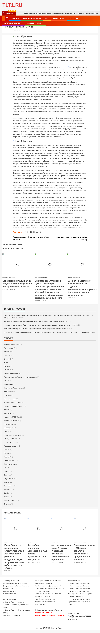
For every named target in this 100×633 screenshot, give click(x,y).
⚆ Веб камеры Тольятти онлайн (15, 583)
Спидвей (7, 471)
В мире (6, 366)
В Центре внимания (11, 373)
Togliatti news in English (12, 344)
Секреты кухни (9, 464)
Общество (15, 18)
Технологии (73, 18)
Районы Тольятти (9, 591)
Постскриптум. (18, 232)
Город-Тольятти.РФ (73, 619)
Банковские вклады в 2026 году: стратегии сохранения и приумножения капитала (17, 284)
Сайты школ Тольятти (11, 615)
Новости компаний (11, 421)
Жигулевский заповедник (13, 388)
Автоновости (9, 348)
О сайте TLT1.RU (85, 616)
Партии (6, 431)
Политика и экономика (32, 18)
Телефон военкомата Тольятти (46, 599)
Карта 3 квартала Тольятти (80, 588)
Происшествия (59, 18)
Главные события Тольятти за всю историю (20, 377)
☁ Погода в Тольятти (12, 23)
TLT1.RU (12, 5)
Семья (6, 468)
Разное (6, 453)
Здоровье (7, 392)
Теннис (6, 482)
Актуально (8, 352)
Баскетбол (8, 355)
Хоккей (6, 497)
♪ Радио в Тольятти (42, 591)
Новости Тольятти (74, 613)
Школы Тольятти (10, 500)
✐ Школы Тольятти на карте (13, 602)
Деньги (6, 381)
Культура (7, 413)
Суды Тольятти (9, 479)
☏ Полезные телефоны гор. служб (48, 586)
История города (10, 399)
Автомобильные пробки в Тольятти (48, 594)
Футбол (6, 493)
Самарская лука (9, 460)
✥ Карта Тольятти (10, 588)
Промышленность (11, 446)
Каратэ (6, 410)
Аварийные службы (34, 23)
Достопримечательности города (80, 594)
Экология (7, 504)
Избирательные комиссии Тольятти (48, 610)
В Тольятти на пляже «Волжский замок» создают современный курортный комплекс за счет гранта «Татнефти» (46, 332)
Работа (6, 450)
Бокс (6, 363)
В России (7, 370)
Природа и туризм (10, 439)
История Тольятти (10, 594)
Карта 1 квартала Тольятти (80, 583)
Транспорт (8, 489)
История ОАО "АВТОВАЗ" (13, 402)
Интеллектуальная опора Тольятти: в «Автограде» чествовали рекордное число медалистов (38, 325)
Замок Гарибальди (76, 596)
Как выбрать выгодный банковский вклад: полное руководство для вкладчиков (34, 321)
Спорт (47, 18)
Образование (9, 424)
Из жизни (7, 395)
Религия (7, 457)
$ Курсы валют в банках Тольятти (16, 586)
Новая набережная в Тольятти (81, 599)
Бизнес (6, 359)
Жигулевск (8, 384)
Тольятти (9, 31)
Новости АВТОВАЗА (11, 417)
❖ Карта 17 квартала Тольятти (81, 591)
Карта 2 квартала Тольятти (80, 586)
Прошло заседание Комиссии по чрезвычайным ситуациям (31, 238)
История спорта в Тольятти (14, 406)
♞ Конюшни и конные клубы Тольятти (49, 588)
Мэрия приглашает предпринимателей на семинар (71, 238)
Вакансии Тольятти (42, 596)
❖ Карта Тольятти (74, 581)
